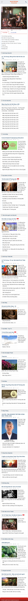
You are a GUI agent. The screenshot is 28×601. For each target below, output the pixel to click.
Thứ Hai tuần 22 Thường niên (8, 41)
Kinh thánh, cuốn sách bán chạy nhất (10, 161)
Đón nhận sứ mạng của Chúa (8, 38)
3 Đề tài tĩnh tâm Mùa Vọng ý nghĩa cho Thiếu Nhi (13, 288)
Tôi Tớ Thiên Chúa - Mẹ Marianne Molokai (11, 531)
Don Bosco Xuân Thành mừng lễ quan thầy (12, 159)
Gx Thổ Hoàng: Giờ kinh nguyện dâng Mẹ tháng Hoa (13, 94)
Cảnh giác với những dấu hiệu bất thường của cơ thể (13, 561)
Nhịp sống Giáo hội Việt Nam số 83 (10, 121)
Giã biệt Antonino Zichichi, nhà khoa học (11, 157)
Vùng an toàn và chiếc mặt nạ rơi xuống (11, 591)
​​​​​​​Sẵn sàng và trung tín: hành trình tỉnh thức (12, 240)
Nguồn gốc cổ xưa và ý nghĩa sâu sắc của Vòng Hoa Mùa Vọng (13, 166)
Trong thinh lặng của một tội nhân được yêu (12, 475)
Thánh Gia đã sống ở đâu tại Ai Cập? (10, 163)
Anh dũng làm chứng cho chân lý (9, 236)
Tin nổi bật (4, 32)
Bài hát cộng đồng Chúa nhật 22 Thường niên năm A (13, 404)
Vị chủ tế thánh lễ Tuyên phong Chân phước (13, 137)
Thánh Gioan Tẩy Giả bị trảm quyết (10, 207)
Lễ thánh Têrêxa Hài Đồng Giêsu (9, 296)
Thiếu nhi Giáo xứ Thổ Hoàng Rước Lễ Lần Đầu (13, 280)
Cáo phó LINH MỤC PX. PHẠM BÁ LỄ (10, 447)
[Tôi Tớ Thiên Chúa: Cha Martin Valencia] (14, 18)
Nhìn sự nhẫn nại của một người (9, 477)
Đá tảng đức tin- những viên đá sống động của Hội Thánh (13, 250)
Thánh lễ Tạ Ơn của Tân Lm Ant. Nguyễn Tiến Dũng (14, 86)
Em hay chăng (5, 46)
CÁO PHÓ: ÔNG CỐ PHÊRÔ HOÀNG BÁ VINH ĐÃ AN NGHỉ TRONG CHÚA (13, 444)
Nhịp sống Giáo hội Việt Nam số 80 (10, 128)
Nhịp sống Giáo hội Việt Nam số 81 (10, 126)
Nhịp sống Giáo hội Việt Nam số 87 (10, 113)
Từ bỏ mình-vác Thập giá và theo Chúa (11, 234)
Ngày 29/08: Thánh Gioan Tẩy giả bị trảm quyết (13, 533)
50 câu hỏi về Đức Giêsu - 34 (9, 306)
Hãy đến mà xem (6, 247)
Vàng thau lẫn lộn (6, 320)
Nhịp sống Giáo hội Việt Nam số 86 (10, 115)
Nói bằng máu (4, 48)
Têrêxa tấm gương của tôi (8, 290)
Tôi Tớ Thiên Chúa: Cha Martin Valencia (11, 27)
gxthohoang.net (15, 600)
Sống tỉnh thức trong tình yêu (9, 238)
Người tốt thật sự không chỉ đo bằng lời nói (12, 505)
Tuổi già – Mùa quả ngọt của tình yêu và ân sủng (13, 589)
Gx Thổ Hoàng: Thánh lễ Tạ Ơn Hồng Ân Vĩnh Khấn (13, 88)
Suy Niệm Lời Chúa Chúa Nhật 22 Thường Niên (13, 198)
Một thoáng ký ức (6, 292)
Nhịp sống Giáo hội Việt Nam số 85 (10, 117)
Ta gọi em (4, 45)
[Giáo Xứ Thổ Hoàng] (14, 2)
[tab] (5, 32)
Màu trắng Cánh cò (6, 375)
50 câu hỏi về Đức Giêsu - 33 (8, 322)
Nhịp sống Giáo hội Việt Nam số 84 (10, 119)
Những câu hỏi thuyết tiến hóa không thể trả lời (13, 151)
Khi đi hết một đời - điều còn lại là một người (13, 574)
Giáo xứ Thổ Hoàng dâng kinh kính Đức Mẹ (12, 91)
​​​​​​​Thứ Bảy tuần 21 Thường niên (9, 209)
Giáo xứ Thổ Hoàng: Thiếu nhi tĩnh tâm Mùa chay (13, 282)
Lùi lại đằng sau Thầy (7, 202)
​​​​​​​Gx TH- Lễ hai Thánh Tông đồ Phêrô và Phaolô (13, 84)
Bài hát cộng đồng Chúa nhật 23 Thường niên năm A (13, 400)
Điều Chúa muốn (6, 242)
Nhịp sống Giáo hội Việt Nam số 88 (10, 104)
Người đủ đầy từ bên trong (8, 503)
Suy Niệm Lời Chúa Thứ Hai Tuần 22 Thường (11, 43)
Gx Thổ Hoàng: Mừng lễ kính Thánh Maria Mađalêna (11, 79)
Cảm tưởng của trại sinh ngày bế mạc (11, 294)
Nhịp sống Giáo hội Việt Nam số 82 (10, 124)
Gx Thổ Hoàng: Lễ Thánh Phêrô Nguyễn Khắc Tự (13, 82)
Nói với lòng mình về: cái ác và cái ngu (11, 486)
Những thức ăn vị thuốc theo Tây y (10, 564)
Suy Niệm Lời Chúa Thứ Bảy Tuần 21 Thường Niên (13, 205)
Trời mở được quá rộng (7, 36)
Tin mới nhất (13, 32)
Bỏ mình (4, 200)
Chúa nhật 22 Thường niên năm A (10, 196)
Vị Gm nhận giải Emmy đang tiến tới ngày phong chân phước (13, 154)
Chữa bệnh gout (6, 542)
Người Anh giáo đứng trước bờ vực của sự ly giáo (14, 169)
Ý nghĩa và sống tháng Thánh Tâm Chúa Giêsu (13, 456)
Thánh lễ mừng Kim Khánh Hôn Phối (10, 76)
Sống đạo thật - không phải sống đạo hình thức (13, 244)
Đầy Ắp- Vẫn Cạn (6, 346)
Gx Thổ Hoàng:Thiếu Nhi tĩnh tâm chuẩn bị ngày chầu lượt (13, 285)
